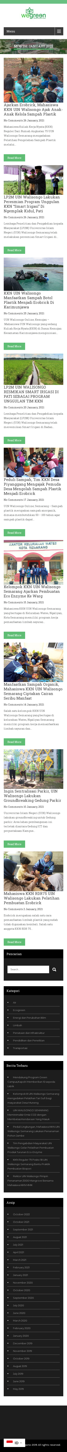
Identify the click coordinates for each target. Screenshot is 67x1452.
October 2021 (21, 1221)
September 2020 (23, 1297)
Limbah (17, 1025)
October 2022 (21, 1214)
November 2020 (23, 1282)
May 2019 (18, 1388)
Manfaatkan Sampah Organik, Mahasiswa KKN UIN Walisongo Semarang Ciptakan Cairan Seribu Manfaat (33, 691)
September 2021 (23, 1229)
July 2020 (18, 1305)
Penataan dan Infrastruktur (29, 1032)
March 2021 (19, 1259)
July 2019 (18, 1373)
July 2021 (18, 1244)
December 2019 (22, 1343)
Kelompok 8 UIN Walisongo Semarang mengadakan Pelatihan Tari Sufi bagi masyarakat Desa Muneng (33, 1098)
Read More (14, 158)
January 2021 (20, 1275)
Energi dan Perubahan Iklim (29, 1017)
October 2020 (21, 1290)
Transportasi (20, 1048)
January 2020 (21, 1335)
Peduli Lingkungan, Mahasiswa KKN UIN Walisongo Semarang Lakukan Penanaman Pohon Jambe (33, 1131)
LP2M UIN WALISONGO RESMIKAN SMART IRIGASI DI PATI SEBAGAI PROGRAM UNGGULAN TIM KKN (31, 394)
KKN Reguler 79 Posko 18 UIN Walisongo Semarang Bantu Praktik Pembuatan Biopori (28, 1164)
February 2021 (21, 1267)
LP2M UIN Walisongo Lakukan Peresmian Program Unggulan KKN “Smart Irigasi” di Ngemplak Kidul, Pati (32, 204)
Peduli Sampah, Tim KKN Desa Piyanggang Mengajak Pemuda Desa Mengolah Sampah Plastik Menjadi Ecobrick (32, 486)
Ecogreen (19, 1010)
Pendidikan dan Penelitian (28, 1040)
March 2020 (20, 1320)
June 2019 (19, 1381)
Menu (11, 31)
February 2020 (22, 1328)
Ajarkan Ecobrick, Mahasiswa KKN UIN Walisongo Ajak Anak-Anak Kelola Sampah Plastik (33, 109)
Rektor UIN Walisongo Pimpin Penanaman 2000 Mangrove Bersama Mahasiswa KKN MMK (30, 1181)
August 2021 (20, 1237)
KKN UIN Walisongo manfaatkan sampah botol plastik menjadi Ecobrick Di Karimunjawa (29, 300)
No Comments (13, 120)
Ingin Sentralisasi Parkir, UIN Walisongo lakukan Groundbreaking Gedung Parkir (32, 796)
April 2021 (18, 1252)
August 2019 (20, 1366)
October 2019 (21, 1358)
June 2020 (19, 1312)
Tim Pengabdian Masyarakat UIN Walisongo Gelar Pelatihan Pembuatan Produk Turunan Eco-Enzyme (30, 1148)
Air (14, 1002)
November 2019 (22, 1350)
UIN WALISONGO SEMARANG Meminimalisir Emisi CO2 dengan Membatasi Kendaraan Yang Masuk (28, 1115)
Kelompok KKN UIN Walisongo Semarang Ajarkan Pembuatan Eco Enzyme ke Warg (32, 591)
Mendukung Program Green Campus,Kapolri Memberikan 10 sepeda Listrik (31, 1082)
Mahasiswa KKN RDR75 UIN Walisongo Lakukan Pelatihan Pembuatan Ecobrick (32, 898)
